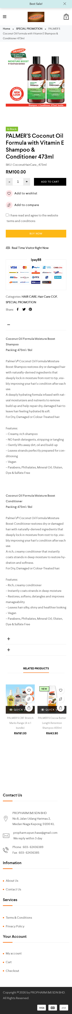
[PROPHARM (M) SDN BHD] (36, 17)
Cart (9, 962)
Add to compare (26, 205)
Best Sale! (36, 4)
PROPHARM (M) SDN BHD (48, 992)
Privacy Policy (15, 926)
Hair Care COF (47, 297)
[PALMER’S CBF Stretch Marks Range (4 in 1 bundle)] (20, 699)
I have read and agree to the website (32, 215)
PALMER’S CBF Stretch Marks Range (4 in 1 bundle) (20, 722)
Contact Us (13, 889)
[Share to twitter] (24, 309)
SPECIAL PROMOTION (29, 28)
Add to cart (50, 181)
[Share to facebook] (18, 309)
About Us (12, 881)
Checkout (12, 971)
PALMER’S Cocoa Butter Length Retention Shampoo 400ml (52, 722)
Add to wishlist (25, 193)
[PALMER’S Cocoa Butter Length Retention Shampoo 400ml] (51, 699)
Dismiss (64, 4)
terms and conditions (21, 221)
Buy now (36, 233)
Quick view (22, 709)
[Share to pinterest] (30, 309)
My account (14, 953)
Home (6, 28)
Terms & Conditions (19, 918)
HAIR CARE (29, 297)
